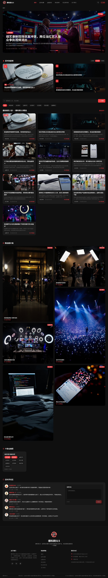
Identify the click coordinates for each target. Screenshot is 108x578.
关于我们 (74, 2)
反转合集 (41, 2)
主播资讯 (49, 2)
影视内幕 (46, 105)
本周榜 (102, 60)
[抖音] (20, 563)
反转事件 (32, 105)
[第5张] (56, 50)
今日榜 (97, 60)
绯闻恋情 (21, 463)
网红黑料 (57, 2)
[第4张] (54, 50)
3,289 (12, 489)
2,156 (12, 496)
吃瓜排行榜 (66, 2)
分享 (101, 14)
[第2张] (51, 50)
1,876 (12, 504)
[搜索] (98, 2)
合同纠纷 (7, 466)
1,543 (12, 511)
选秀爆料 (14, 463)
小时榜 (92, 60)
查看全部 (101, 110)
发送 (98, 502)
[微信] (16, 563)
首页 (35, 2)
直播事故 (53, 105)
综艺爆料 (39, 105)
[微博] (12, 563)
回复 (17, 489)
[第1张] (50, 50)
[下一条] (101, 31)
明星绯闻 (11, 105)
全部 (5, 105)
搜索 (102, 101)
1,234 (12, 518)
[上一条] (6, 31)
